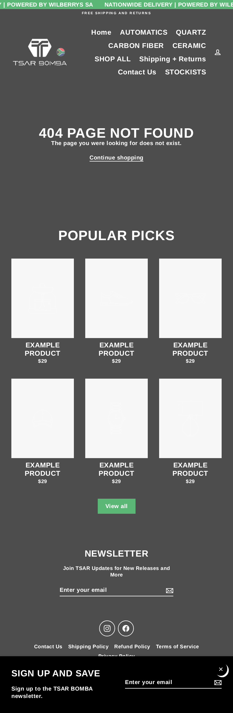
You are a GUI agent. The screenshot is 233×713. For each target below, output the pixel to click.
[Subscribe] (217, 682)
